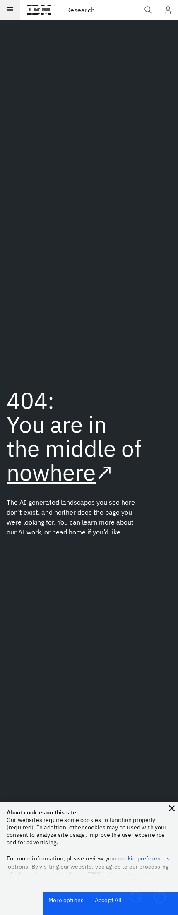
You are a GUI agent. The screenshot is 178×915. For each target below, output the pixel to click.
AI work (29, 532)
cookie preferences (144, 858)
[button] (172, 808)
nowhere (51, 472)
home (77, 532)
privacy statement (128, 874)
